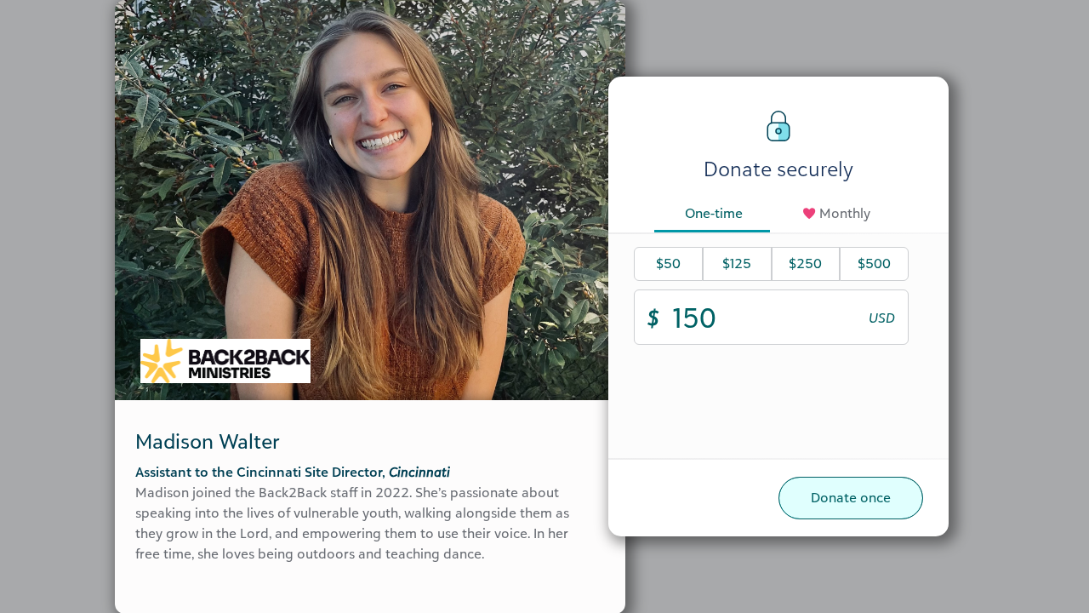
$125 (736, 263)
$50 (668, 263)
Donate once (851, 497)
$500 (874, 263)
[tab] (714, 215)
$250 (805, 263)
